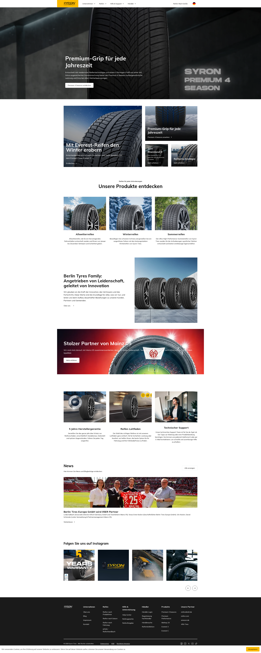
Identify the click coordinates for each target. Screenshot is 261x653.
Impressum (87, 620)
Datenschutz (104, 644)
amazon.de (185, 620)
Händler (131, 4)
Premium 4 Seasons (168, 612)
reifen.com (185, 616)
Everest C (165, 631)
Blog (85, 616)
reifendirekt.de (186, 612)
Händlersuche (147, 623)
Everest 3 (165, 627)
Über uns (86, 612)
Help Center (126, 615)
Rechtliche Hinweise (123, 644)
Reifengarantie (128, 619)
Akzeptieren (252, 649)
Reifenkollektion (148, 627)
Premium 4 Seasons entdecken (79, 85)
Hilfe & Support (116, 4)
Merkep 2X (165, 623)
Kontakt (86, 624)
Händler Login (147, 612)
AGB (112, 644)
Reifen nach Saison (110, 618)
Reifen (101, 4)
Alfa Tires (184, 624)
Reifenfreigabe (128, 623)
